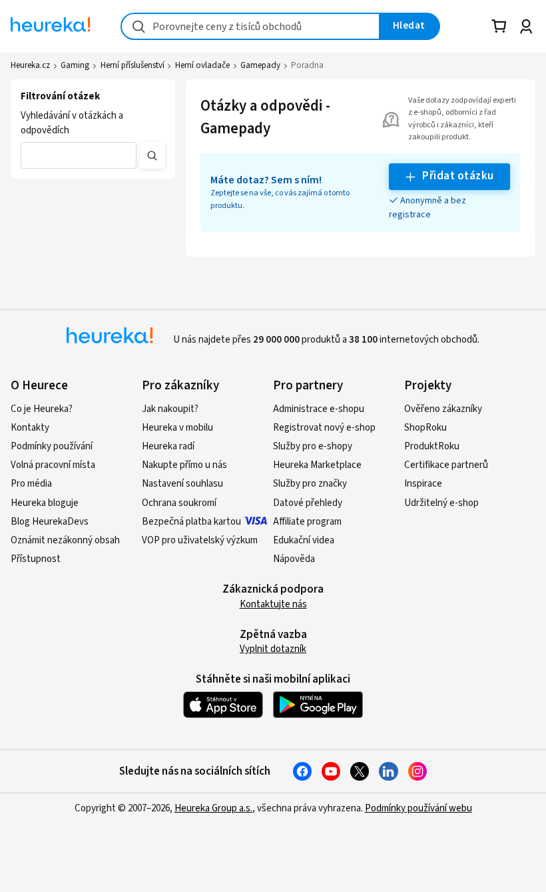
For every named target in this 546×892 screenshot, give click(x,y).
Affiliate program (307, 522)
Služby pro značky (310, 484)
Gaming (75, 65)
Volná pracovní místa (53, 465)
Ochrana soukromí (179, 503)
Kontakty (30, 428)
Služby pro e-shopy (312, 446)
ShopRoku (425, 428)
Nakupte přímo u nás (184, 465)
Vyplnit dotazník (273, 649)
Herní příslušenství (132, 65)
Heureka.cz (30, 65)
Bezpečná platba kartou (191, 522)
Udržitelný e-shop (441, 503)
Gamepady (260, 65)
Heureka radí (168, 446)
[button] (78, 155)
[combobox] (250, 26)
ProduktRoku (431, 446)
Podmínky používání (52, 446)
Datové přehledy (307, 503)
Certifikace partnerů (446, 465)
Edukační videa (303, 540)
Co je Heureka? (42, 409)
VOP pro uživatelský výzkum (200, 540)
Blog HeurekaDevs (50, 522)
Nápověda (294, 559)
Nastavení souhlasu (182, 484)
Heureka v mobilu (177, 428)
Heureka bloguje (45, 503)
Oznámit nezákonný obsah (65, 540)
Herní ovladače (202, 65)
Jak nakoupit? (170, 409)
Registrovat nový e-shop (324, 428)
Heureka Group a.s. (213, 808)
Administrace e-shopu (318, 409)
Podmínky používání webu (418, 808)
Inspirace (423, 484)
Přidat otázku (457, 176)
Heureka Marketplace (317, 465)
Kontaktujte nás (273, 604)
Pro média (31, 484)
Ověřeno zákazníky (443, 409)
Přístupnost (36, 559)
